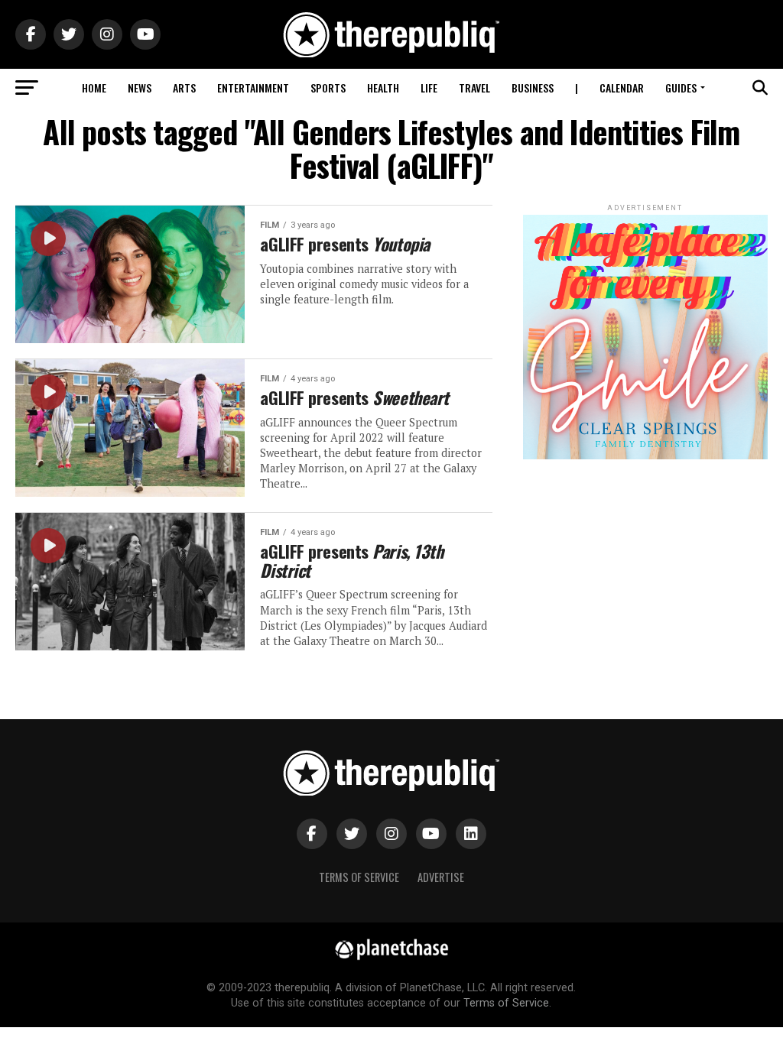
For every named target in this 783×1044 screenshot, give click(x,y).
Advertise (440, 877)
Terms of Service (359, 877)
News (139, 87)
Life (429, 87)
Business (533, 87)
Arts (184, 87)
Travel (474, 87)
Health (383, 87)
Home (94, 87)
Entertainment (253, 87)
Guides (681, 87)
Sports (328, 87)
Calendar (621, 87)
